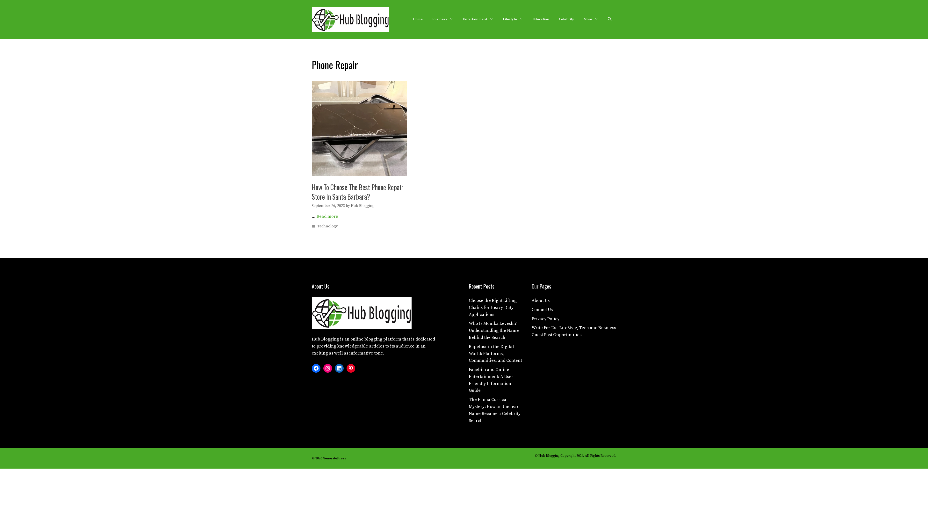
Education (541, 19)
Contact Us (542, 309)
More (588, 19)
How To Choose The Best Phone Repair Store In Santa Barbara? (358, 192)
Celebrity (566, 19)
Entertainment (475, 19)
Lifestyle (510, 19)
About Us (541, 300)
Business (439, 19)
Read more (327, 216)
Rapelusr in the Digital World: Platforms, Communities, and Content (495, 353)
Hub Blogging (325, 339)
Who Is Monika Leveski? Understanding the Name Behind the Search (494, 330)
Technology (328, 226)
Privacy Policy (545, 319)
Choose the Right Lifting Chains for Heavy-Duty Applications (493, 307)
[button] (609, 19)
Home (418, 19)
